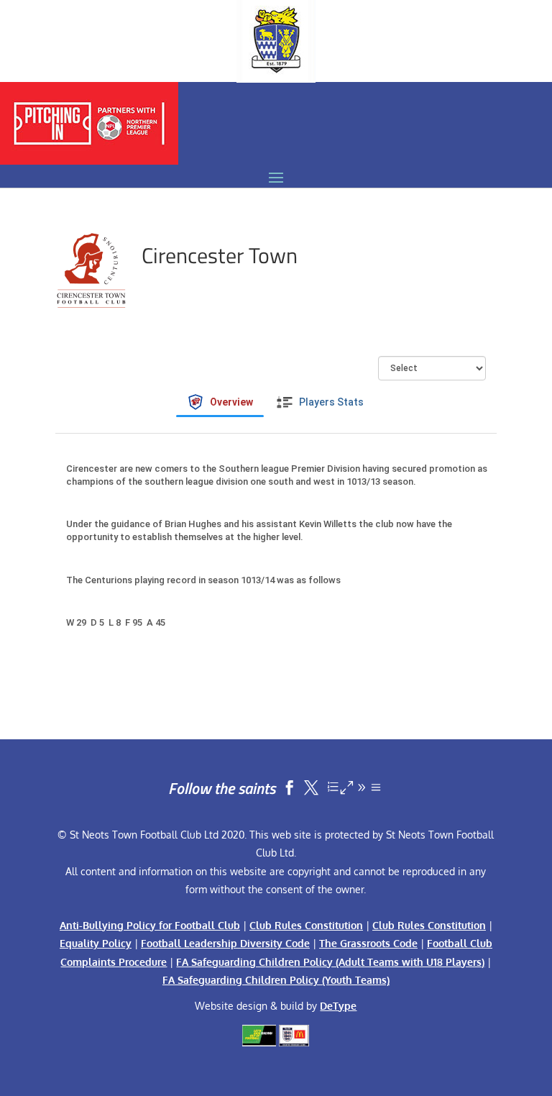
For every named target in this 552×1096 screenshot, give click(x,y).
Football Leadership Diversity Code (225, 943)
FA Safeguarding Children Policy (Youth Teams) (276, 980)
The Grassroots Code (368, 943)
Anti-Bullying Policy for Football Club (150, 925)
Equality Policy (96, 943)
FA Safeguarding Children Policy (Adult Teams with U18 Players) (330, 962)
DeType (338, 1006)
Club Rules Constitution (306, 925)
